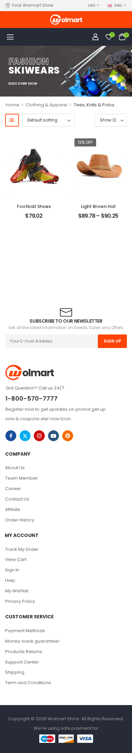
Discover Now (23, 84)
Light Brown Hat (98, 206)
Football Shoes (34, 206)
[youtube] (53, 435)
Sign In (12, 570)
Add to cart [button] (34, 218)
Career (13, 488)
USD (91, 5)
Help (10, 580)
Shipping (14, 672)
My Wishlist (16, 591)
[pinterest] (67, 435)
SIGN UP (112, 341)
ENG (118, 5)
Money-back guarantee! (32, 641)
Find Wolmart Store (32, 5)
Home (12, 105)
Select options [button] (98, 218)
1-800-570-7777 (31, 398)
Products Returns (23, 651)
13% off (85, 142)
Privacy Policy (20, 601)
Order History (19, 520)
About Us (15, 467)
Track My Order (22, 549)
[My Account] (95, 36)
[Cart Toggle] (122, 36)
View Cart (15, 559)
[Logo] (66, 20)
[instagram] (39, 435)
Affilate (12, 509)
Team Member (21, 478)
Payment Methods (25, 630)
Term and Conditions (28, 682)
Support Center (22, 662)
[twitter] (25, 435)
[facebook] (10, 435)
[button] (10, 36)
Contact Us (17, 499)
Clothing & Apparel (46, 105)
